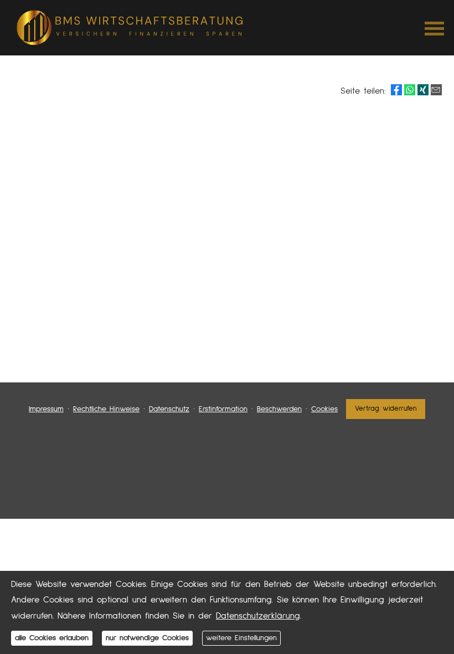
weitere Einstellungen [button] (241, 638)
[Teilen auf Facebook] (396, 89)
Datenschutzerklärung (258, 615)
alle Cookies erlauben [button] (52, 638)
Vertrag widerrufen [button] (385, 408)
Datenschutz (169, 409)
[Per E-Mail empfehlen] (436, 89)
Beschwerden (279, 409)
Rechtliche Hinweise (106, 409)
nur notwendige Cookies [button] (147, 638)
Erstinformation (223, 409)
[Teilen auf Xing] (423, 89)
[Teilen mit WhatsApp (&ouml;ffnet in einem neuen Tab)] (409, 89)
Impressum (46, 409)
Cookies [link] (324, 409)
